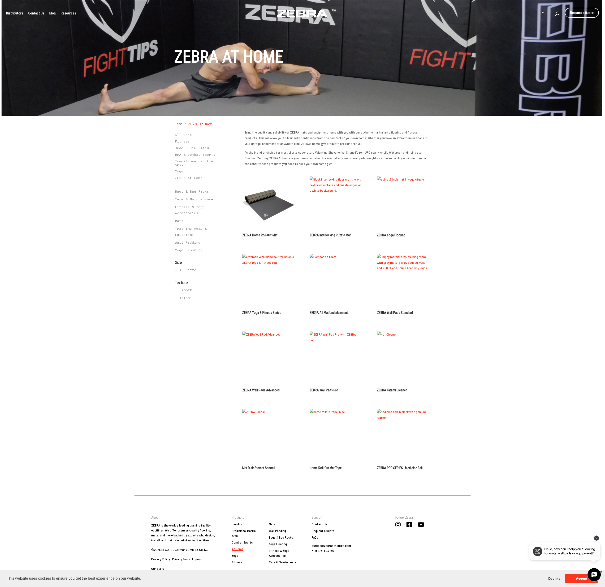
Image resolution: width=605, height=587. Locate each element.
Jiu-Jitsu (238, 524)
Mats (179, 221)
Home (178, 124)
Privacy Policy (160, 559)
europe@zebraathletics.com (331, 546)
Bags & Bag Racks (192, 192)
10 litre (187, 270)
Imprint (197, 559)
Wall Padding (187, 243)
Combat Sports (242, 542)
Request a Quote (582, 12)
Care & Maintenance (194, 200)
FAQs (315, 537)
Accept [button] (581, 578)
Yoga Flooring (189, 250)
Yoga (235, 555)
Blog (52, 13)
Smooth (185, 290)
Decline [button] (554, 578)
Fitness (237, 562)
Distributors (14, 13)
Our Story (157, 568)
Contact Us (36, 13)
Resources (68, 13)
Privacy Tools (181, 559)
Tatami (185, 298)
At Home (237, 549)
